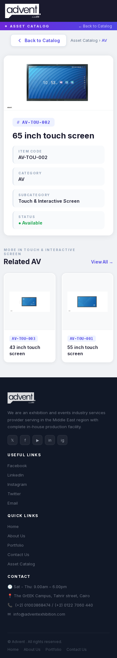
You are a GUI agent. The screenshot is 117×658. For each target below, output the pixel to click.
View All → (102, 261)
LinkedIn (15, 474)
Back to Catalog (42, 40)
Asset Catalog (21, 563)
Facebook (17, 465)
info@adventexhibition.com (39, 614)
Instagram (17, 484)
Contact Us (18, 554)
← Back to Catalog (95, 26)
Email (12, 503)
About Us (16, 535)
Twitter (14, 493)
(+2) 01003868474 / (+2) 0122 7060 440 (54, 605)
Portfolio (15, 545)
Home (13, 526)
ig (62, 440)
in (49, 440)
